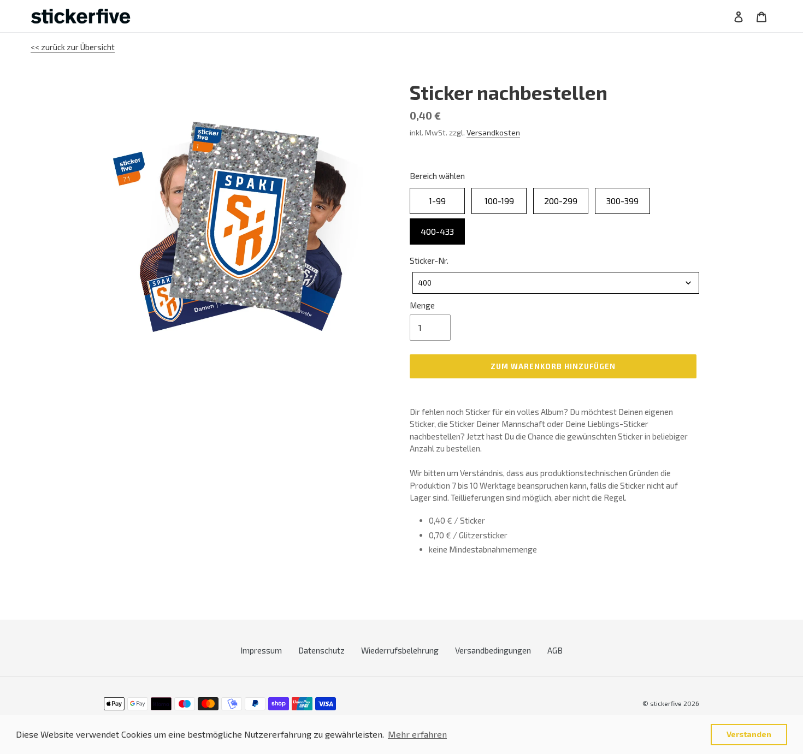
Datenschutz (321, 650)
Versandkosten (493, 132)
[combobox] (555, 283)
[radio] (437, 201)
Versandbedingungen (493, 650)
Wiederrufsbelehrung (400, 650)
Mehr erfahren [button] (417, 734)
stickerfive (666, 703)
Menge (422, 305)
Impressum (261, 650)
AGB (555, 650)
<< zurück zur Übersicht (73, 47)
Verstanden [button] (749, 734)
